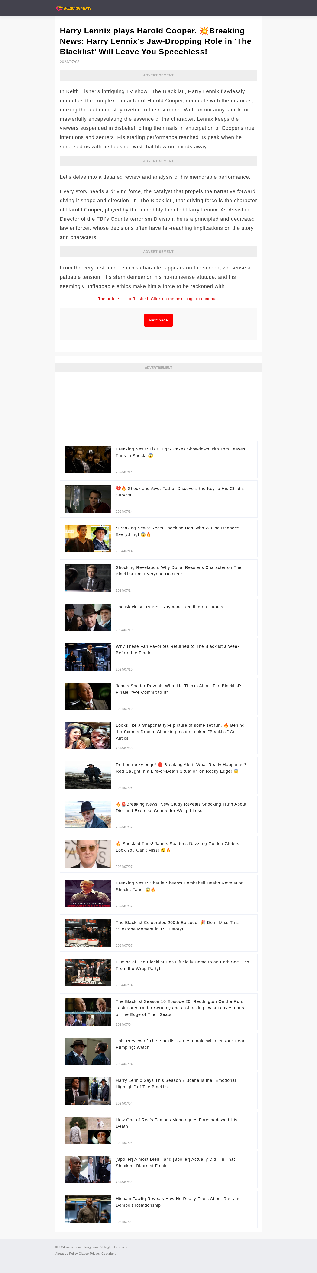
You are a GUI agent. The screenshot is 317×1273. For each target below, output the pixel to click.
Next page (158, 320)
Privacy (95, 1253)
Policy (73, 1253)
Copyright (108, 1253)
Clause (84, 1253)
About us (61, 1253)
